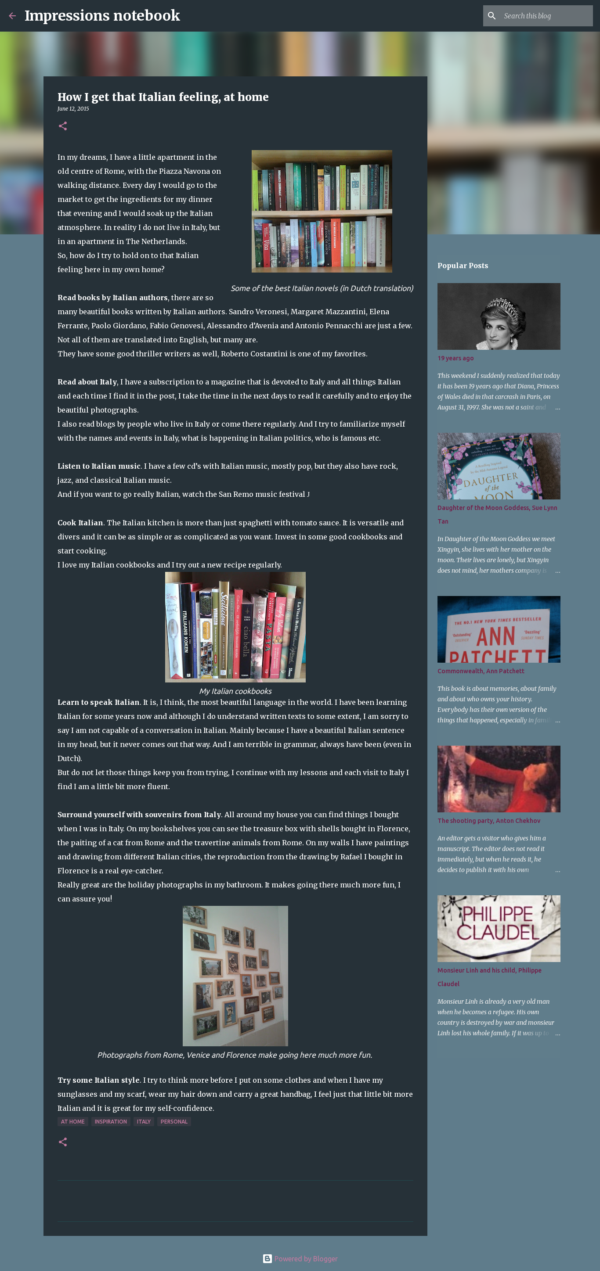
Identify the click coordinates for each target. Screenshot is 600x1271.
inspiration (111, 1121)
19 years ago (455, 358)
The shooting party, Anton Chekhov (488, 820)
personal (174, 1121)
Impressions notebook (103, 16)
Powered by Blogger (305, 1259)
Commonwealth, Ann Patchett (480, 671)
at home (73, 1121)
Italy (144, 1121)
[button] (63, 127)
